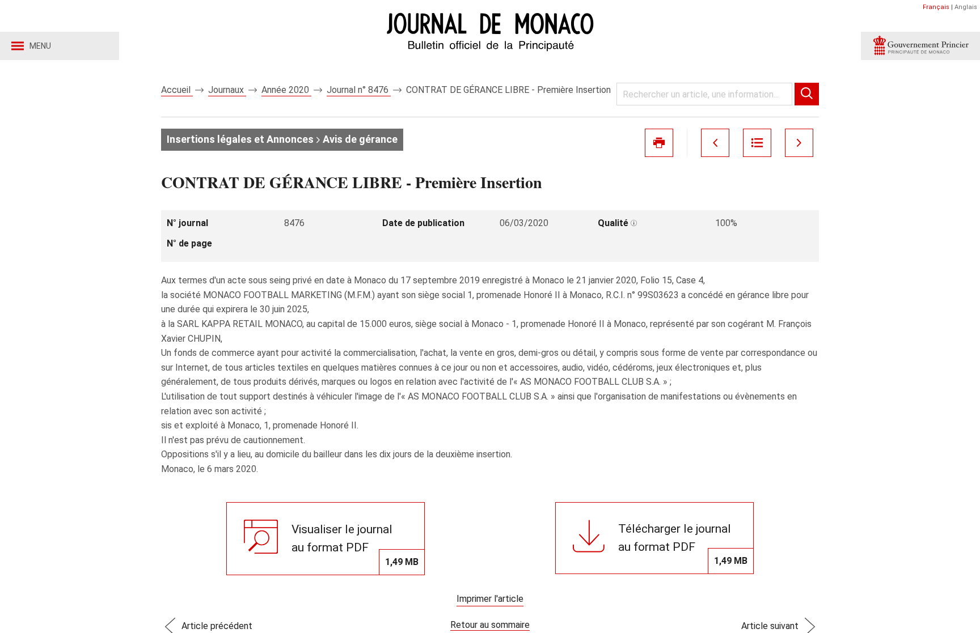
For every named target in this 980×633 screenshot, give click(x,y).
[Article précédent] (715, 143)
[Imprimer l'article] (659, 143)
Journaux (227, 89)
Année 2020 (286, 89)
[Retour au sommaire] (757, 143)
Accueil (177, 89)
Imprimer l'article (490, 598)
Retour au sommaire (490, 624)
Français (936, 7)
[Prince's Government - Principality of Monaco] (920, 46)
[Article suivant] (799, 143)
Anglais (965, 7)
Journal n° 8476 (359, 89)
